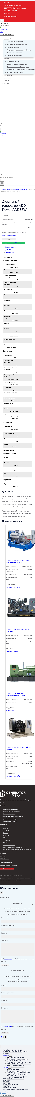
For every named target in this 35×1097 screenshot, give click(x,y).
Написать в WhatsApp (15, 243)
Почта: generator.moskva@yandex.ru (16, 1051)
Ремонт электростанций (15, 72)
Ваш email (4, 933)
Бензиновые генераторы (15, 41)
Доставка (7, 83)
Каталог (5, 833)
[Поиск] (0, 129)
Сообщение (4, 940)
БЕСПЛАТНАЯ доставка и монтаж (15, 8)
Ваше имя (4, 918)
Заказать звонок (7, 34)
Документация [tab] (10, 252)
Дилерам (7, 13)
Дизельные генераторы (15, 53)
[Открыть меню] (2, 183)
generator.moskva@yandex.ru (13, 5)
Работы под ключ (13, 61)
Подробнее (10, 710)
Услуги (5, 1067)
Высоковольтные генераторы (17, 44)
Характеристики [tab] (10, 247)
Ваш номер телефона (8, 925)
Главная (5, 828)
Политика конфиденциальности (12, 847)
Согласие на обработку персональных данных (17, 849)
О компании (8, 75)
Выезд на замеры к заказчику (17, 64)
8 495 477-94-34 (9, 2)
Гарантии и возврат (10, 10)
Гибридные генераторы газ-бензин (19, 50)
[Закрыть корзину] (1, 893)
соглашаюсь (8, 959)
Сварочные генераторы (15, 55)
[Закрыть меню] (0, 1046)
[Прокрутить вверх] (1, 1037)
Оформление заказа (9, 845)
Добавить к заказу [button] (12, 587)
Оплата (6, 80)
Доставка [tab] (8, 249)
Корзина (5, 837)
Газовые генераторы (14, 47)
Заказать (9, 239)
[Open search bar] (1, 123)
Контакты (7, 78)
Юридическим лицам (10, 16)
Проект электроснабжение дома (18, 67)
